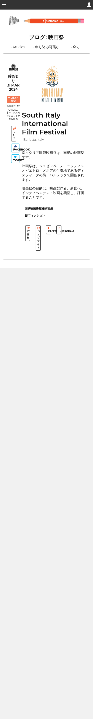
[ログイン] (89, 4)
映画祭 (28, 234)
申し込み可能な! (13, 99)
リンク (14, 135)
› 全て (75, 47)
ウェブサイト (38, 239)
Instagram (59, 231)
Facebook (15, 149)
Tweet (15, 160)
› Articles (18, 47)
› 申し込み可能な (46, 47)
